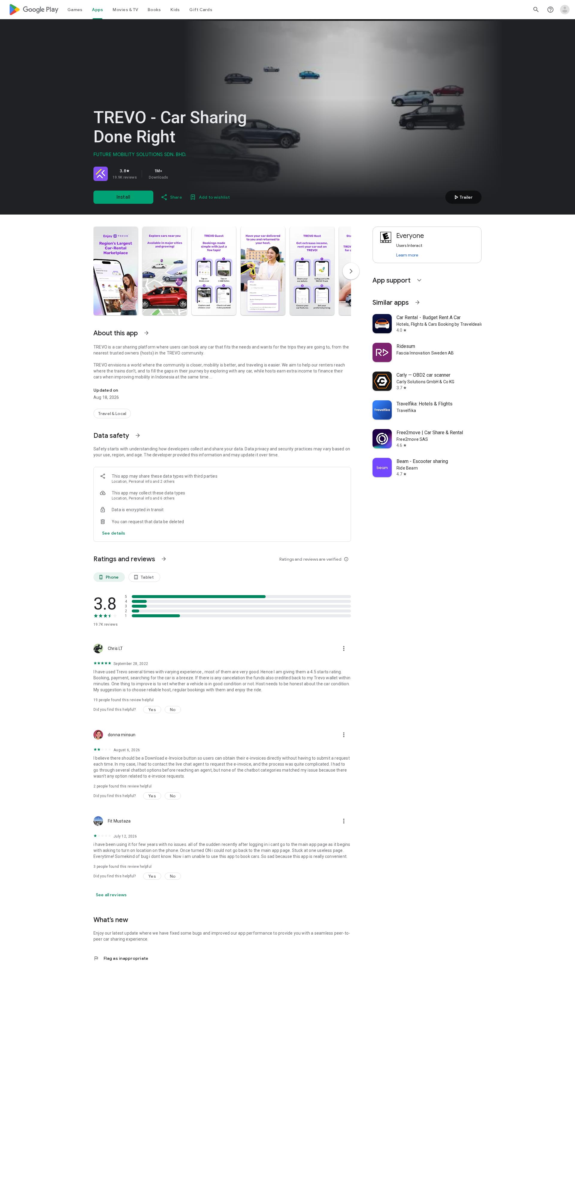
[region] (177, 174)
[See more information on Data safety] (138, 435)
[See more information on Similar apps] (417, 302)
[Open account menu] (565, 9)
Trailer (463, 197)
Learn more (407, 255)
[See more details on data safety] (114, 533)
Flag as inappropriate (120, 958)
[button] (115, 271)
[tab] (75, 9)
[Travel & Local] (112, 413)
